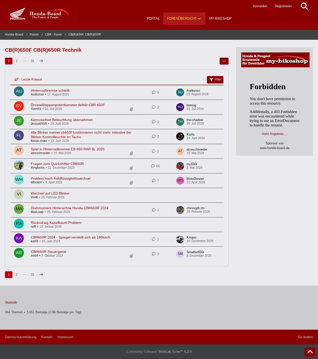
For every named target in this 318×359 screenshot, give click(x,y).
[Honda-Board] (39, 13)
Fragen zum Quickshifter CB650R (57, 164)
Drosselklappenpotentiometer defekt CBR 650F (68, 105)
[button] (224, 61)
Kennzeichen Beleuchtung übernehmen (62, 120)
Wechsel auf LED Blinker (50, 193)
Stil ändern (305, 337)
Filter (218, 79)
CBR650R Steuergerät (48, 252)
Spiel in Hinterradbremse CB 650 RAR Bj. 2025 (68, 149)
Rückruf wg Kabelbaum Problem (56, 223)
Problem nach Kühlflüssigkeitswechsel (60, 178)
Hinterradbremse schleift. (50, 90)
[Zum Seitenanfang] (310, 352)
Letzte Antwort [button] (31, 79)
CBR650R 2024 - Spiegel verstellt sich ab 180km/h (70, 237)
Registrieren (283, 6)
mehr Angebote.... (274, 134)
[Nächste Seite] (41, 61)
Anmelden (260, 6)
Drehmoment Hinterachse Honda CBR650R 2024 (69, 208)
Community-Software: (159, 352)
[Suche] (304, 6)
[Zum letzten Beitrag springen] (180, 92)
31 (32, 61)
